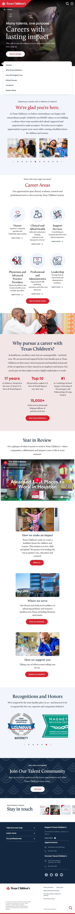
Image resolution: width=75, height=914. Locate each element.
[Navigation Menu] (72, 3)
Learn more (11, 833)
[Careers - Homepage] (16, 3)
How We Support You (14, 75)
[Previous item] (14, 162)
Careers (9, 65)
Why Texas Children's (14, 70)
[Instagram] (51, 874)
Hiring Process (11, 80)
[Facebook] (46, 874)
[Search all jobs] (70, 907)
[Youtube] (61, 874)
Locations (10, 85)
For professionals (13, 838)
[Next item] (60, 162)
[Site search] (67, 3)
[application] (37, 480)
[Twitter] (56, 874)
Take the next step (14, 828)
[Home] (4, 10)
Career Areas (11, 90)
